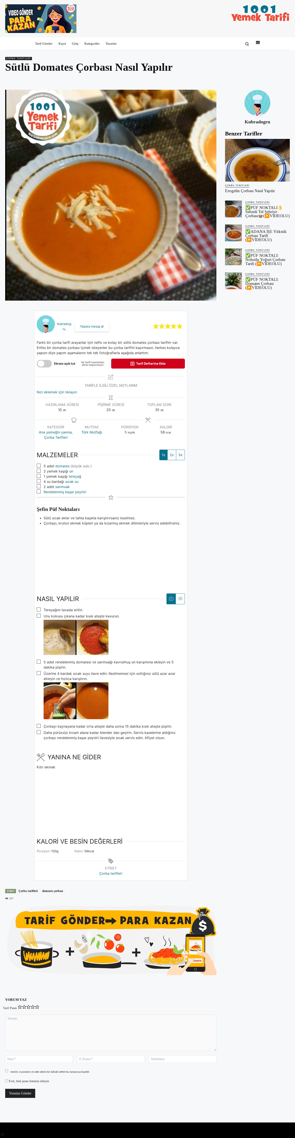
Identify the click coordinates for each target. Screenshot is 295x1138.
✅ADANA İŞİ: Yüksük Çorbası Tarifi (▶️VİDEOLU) (266, 235)
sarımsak (62, 487)
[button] (247, 44)
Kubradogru (257, 121)
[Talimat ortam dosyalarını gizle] (180, 599)
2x (172, 455)
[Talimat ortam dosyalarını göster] (171, 599)
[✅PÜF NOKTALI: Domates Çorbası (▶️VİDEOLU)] (233, 280)
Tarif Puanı (10, 1008)
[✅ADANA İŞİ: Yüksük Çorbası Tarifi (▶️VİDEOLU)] (233, 232)
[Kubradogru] (257, 103)
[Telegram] (285, 79)
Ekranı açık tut (64, 363)
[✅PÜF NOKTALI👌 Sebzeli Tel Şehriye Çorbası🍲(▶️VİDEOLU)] (233, 209)
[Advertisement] (111, 556)
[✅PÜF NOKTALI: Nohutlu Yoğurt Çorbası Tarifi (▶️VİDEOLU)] (233, 256)
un (71, 471)
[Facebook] (255, 79)
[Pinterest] (265, 79)
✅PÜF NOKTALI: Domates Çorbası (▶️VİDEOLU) (262, 283)
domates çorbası (52, 891)
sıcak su (71, 481)
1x (163, 455)
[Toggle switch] (44, 363)
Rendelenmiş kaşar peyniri (65, 492)
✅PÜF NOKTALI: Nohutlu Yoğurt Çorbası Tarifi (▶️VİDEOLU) (265, 259)
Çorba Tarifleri (18, 58)
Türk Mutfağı (91, 432)
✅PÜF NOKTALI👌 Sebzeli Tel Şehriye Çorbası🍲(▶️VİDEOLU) (267, 211)
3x (180, 455)
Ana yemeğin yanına (55, 432)
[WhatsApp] (275, 79)
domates (62, 466)
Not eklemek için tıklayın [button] (57, 392)
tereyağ (75, 476)
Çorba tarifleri (110, 873)
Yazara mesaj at (92, 326)
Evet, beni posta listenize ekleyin (28, 1081)
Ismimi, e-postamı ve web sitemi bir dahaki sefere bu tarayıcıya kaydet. (50, 1072)
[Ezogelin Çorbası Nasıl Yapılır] (257, 160)
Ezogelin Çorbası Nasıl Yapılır (250, 190)
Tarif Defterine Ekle (150, 363)
